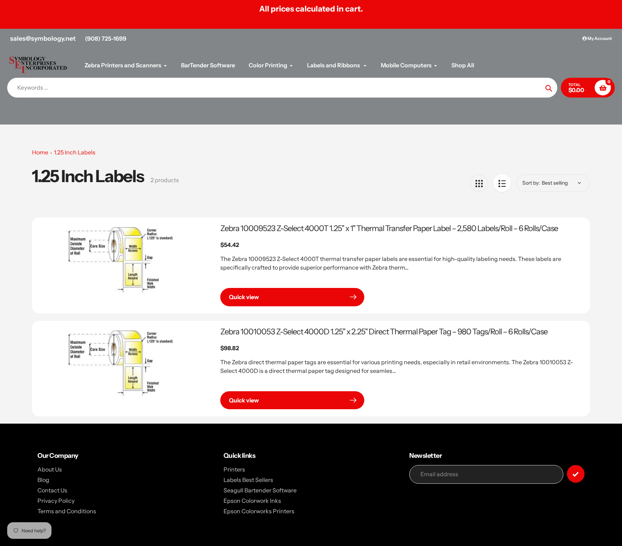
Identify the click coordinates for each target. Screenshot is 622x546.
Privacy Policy (56, 500)
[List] (502, 183)
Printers (234, 469)
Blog (43, 479)
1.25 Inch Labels (74, 152)
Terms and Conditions (66, 511)
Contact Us (52, 490)
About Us (49, 469)
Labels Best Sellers (248, 479)
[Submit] (576, 474)
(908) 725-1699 (105, 38)
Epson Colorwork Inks (252, 500)
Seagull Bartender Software (260, 490)
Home (40, 152)
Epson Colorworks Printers (259, 511)
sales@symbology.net (43, 38)
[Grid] (479, 183)
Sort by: (531, 183)
